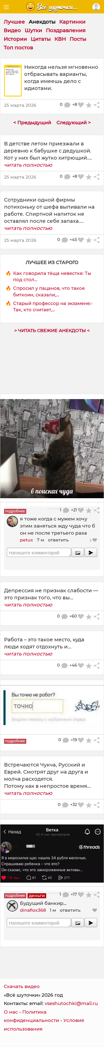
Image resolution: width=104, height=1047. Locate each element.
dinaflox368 (33, 910)
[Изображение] (77, 552)
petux (26, 539)
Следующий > (74, 122)
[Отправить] (91, 552)
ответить (58, 539)
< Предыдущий (32, 122)
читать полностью (28, 165)
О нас (11, 1012)
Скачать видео (22, 986)
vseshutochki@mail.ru (71, 1003)
